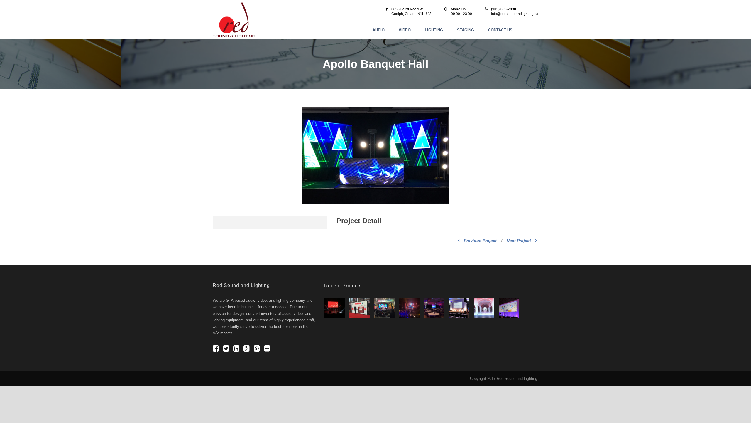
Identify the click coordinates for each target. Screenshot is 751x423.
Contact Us (500, 30)
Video (405, 30)
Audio (379, 30)
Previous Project (480, 240)
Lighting (434, 30)
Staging (465, 30)
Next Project (519, 240)
